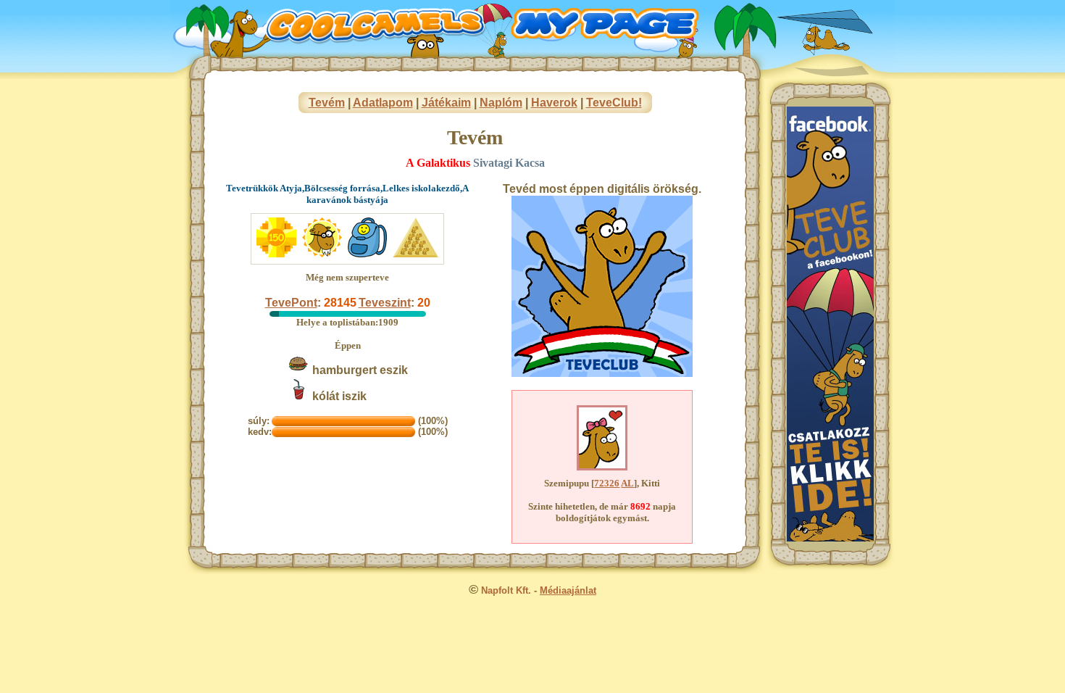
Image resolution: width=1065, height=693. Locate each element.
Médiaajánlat (568, 590)
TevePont (291, 302)
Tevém (327, 102)
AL (627, 483)
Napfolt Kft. (506, 590)
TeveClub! (614, 102)
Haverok (554, 102)
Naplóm (501, 102)
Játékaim (446, 102)
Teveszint (385, 302)
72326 (606, 483)
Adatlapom (383, 102)
